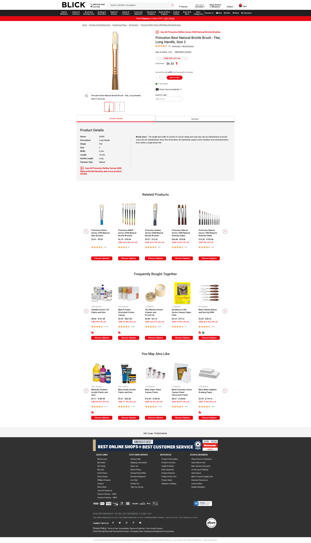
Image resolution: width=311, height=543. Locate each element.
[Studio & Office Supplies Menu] (164, 16)
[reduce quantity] (157, 78)
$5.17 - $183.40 (98, 399)
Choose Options (101, 258)
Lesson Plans (196, 484)
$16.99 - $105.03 (152, 399)
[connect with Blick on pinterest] (133, 524)
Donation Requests (138, 476)
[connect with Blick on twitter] (119, 524)
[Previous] (86, 231)
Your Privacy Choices (154, 528)
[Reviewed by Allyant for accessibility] (211, 523)
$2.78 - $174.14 (205, 399)
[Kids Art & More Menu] (188, 16)
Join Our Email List (104, 490)
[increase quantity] (162, 78)
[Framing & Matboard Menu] (138, 16)
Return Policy (135, 470)
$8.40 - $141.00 (98, 319)
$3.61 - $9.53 (97, 239)
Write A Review (188, 46)
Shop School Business (215, 6)
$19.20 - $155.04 (206, 239)
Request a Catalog (169, 484)
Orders (230, 7)
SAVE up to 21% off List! (154, 322)
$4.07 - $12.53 (151, 239)
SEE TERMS (169, 18)
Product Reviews (168, 473)
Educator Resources (199, 480)
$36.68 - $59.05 (178, 239)
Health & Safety (168, 466)
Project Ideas (167, 480)
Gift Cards (101, 466)
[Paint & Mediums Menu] (65, 16)
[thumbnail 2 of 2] (120, 107)
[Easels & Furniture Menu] (126, 16)
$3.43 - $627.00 (125, 319)
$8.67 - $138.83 (178, 399)
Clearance (247, 13)
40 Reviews (176, 46)
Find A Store (102, 473)
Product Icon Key (168, 462)
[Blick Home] (74, 5)
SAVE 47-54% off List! (180, 322)
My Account (102, 459)
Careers (100, 484)
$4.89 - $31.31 (151, 319)
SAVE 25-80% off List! (127, 322)
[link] (95, 7)
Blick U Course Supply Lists (202, 476)
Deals (236, 13)
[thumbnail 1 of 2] (109, 107)
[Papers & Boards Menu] (115, 16)
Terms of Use (113, 528)
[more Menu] (198, 16)
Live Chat (134, 480)
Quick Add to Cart (198, 462)
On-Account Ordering (199, 470)
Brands (208, 13)
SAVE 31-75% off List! (127, 402)
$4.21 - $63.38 (124, 399)
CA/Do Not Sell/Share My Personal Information (111, 531)
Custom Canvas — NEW (106, 494)
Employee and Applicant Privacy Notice (159, 531)
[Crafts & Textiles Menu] (177, 16)
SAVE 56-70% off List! (153, 402)
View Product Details (183, 52)
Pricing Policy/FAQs (138, 473)
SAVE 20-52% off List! (100, 402)
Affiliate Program (104, 480)
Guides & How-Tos (169, 476)
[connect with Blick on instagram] (126, 524)
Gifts (228, 13)
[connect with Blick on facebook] (113, 524)
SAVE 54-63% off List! (180, 242)
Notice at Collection (137, 528)
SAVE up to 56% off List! (127, 242)
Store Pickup (102, 476)
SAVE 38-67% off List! (180, 402)
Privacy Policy (99, 528)
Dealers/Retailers (198, 487)
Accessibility (124, 528)
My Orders (101, 462)
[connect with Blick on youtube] (140, 524)
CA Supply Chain (136, 531)
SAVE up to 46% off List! (208, 322)
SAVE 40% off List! (98, 322)
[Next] (225, 231)
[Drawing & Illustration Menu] (102, 16)
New (220, 13)
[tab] (116, 118)
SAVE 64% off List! (172, 58)
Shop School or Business (201, 459)
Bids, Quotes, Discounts (200, 466)
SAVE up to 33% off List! (154, 242)
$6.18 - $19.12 (178, 319)
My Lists (100, 470)
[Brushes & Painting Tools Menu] (89, 16)
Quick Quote (196, 473)
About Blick (101, 487)
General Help (135, 459)
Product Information (170, 459)
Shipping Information (138, 462)
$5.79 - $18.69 (124, 239)
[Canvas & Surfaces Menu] (76, 16)
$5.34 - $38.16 (205, 319)
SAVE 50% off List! (206, 242)
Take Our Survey (136, 487)
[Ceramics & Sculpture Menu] (151, 16)
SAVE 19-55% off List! (207, 402)
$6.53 (170, 63)
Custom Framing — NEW (107, 497)
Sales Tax (134, 466)
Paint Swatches (168, 470)
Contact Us (134, 484)
